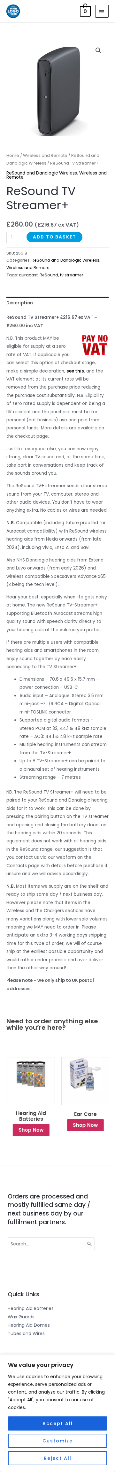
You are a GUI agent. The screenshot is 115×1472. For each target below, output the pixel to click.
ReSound (49, 275)
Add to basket (54, 237)
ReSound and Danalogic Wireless (41, 173)
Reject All (58, 1458)
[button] (98, 50)
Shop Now (30, 1129)
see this (75, 371)
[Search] (89, 1244)
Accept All (57, 1423)
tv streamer (71, 275)
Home (12, 155)
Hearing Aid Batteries (30, 1116)
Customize (57, 1441)
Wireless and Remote (45, 155)
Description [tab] (19, 303)
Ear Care (84, 1114)
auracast (28, 275)
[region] (57, 1413)
